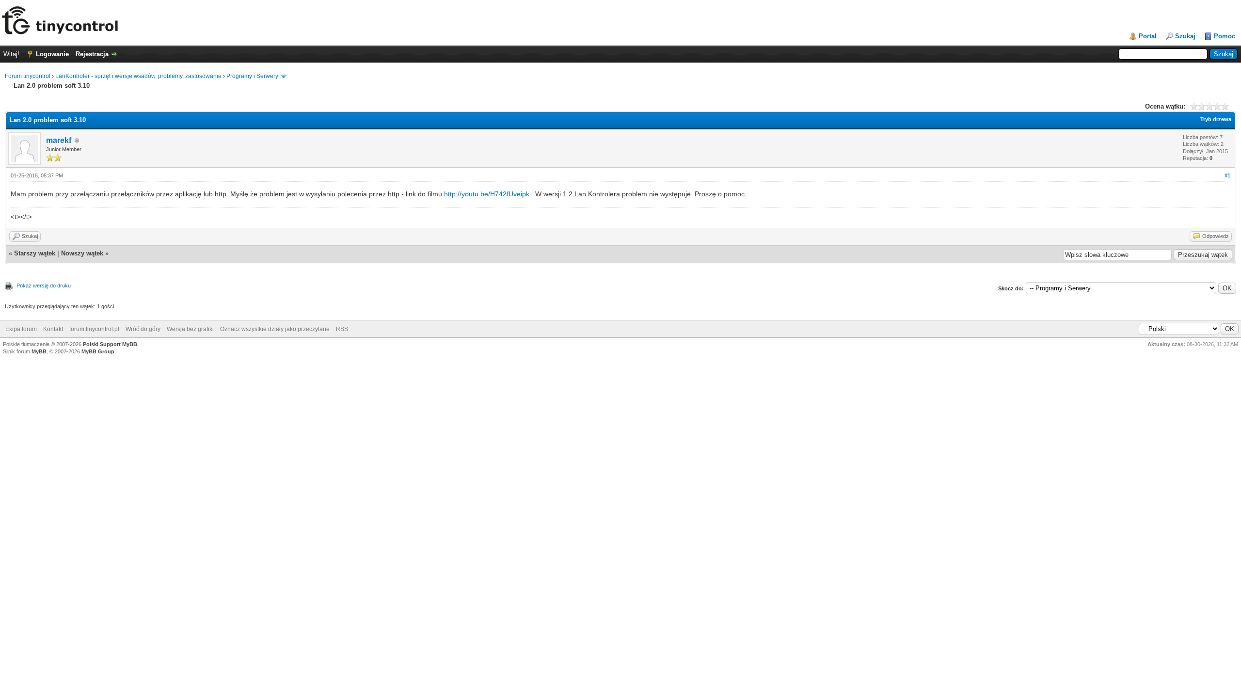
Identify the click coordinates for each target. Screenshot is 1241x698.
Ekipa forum (21, 329)
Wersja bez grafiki (190, 329)
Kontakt (53, 329)
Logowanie (52, 54)
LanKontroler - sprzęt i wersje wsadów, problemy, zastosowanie (138, 76)
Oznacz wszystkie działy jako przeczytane (275, 329)
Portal (1148, 36)
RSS (342, 329)
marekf (58, 140)
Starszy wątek (34, 253)
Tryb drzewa (1215, 119)
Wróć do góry (143, 329)
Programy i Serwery (252, 76)
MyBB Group (97, 351)
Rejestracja (92, 54)
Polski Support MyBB (110, 344)
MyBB (39, 351)
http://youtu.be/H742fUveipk (486, 194)
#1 (1227, 175)
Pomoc (1224, 36)
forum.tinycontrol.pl (94, 329)
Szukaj (1185, 36)
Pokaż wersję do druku (43, 285)
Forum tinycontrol (27, 76)
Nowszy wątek (82, 253)
